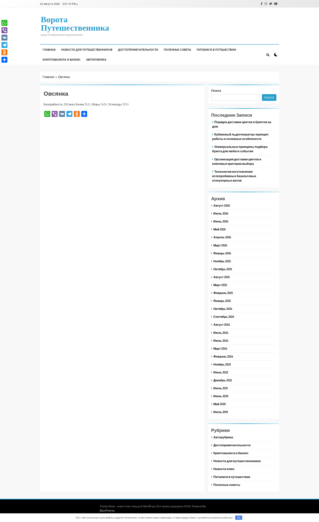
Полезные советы (177, 49)
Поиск (216, 90)
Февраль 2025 (223, 293)
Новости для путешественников (86, 49)
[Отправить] (4, 59)
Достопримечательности (138, 49)
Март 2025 (220, 285)
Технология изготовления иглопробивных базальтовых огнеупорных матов (234, 176)
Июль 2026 (220, 213)
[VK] (4, 37)
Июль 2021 (220, 388)
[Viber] (4, 30)
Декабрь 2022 (222, 380)
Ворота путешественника (75, 23)
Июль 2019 (220, 412)
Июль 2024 (220, 333)
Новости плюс (224, 469)
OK (238, 517)
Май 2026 (219, 229)
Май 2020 (219, 404)
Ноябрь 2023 (222, 364)
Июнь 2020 (220, 396)
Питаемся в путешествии (216, 49)
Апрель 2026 (222, 237)
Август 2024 (221, 324)
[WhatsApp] (4, 23)
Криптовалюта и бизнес (62, 59)
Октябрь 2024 (222, 309)
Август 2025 (221, 277)
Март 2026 (220, 245)
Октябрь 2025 (222, 269)
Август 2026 (221, 205)
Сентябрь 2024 (223, 317)
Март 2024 (220, 348)
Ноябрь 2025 (222, 261)
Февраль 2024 (223, 356)
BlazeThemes (107, 510)
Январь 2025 (222, 301)
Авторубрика (96, 59)
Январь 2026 (222, 253)
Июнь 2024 (220, 340)
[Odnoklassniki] (4, 52)
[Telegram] (4, 45)
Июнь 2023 (220, 372)
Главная (49, 49)
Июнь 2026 (220, 221)
